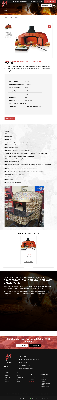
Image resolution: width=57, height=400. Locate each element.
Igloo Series (43, 379)
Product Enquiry (28, 261)
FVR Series (31, 379)
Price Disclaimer (44, 398)
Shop (11, 17)
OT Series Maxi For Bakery (45, 384)
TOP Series (31, 381)
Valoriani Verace (44, 390)
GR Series (43, 377)
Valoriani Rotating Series (45, 387)
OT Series (43, 381)
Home (6, 17)
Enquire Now (49, 1)
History (18, 381)
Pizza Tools (7, 377)
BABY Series (32, 377)
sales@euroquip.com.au (20, 1)
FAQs (18, 379)
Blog (6, 379)
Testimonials (20, 377)
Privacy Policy (37, 398)
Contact (6, 381)
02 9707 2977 (40, 1)
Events (18, 375)
